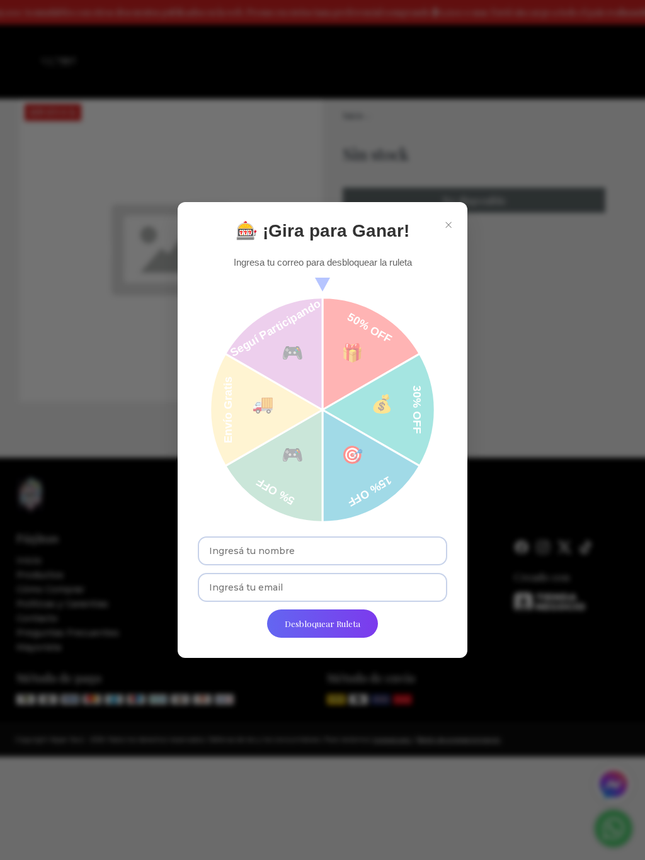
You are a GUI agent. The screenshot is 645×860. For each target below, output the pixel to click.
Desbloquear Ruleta (322, 623)
